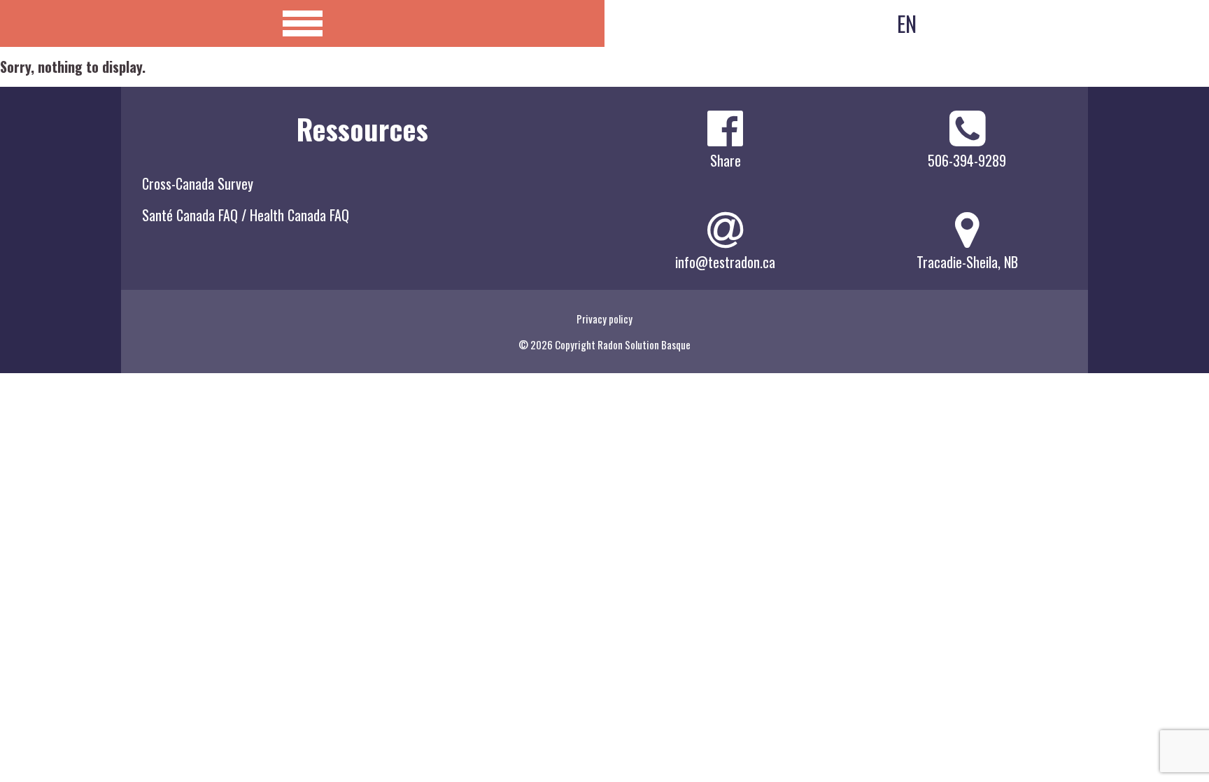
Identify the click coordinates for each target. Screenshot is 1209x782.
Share (725, 160)
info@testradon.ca (725, 261)
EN (907, 23)
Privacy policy (604, 318)
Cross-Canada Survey (197, 183)
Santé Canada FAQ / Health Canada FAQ (245, 214)
